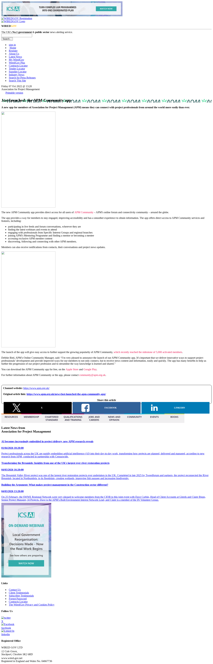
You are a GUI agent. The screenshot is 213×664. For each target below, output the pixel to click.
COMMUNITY (134, 416)
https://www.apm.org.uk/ (36, 388)
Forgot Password (18, 598)
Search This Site (17, 80)
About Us (14, 53)
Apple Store (72, 369)
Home (13, 47)
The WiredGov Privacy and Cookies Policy (31, 604)
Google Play (90, 369)
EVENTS (154, 416)
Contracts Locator (18, 65)
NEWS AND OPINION (114, 418)
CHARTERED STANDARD (51, 418)
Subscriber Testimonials (21, 595)
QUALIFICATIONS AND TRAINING (73, 418)
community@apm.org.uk (92, 375)
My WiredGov (16, 59)
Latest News (15, 56)
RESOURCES (11, 416)
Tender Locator (17, 68)
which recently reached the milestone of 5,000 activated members (148, 352)
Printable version (14, 92)
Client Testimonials (19, 592)
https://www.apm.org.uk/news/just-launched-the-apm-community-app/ (66, 394)
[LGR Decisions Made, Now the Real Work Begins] (61, 15)
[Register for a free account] (16, 18)
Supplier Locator (17, 71)
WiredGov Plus (17, 62)
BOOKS (174, 416)
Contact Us (15, 589)
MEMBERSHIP (31, 416)
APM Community (83, 212)
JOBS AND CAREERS (94, 418)
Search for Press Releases (22, 77)
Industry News (16, 74)
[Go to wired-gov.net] (13, 21)
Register (13, 50)
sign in (12, 44)
